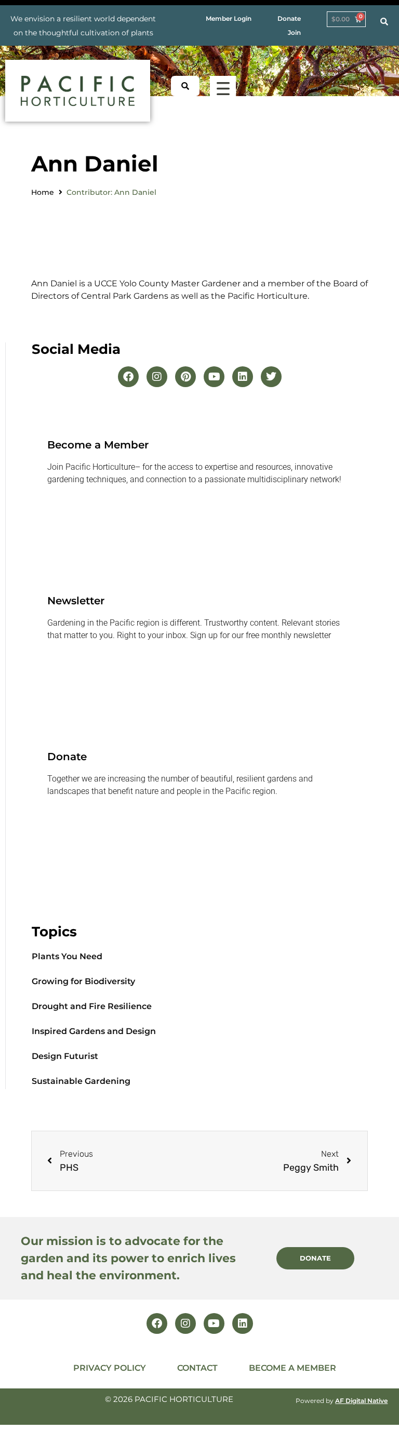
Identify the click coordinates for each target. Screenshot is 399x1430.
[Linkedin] (242, 376)
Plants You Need (67, 956)
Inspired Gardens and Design (94, 1031)
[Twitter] (271, 376)
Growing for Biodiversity (83, 981)
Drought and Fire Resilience (92, 1006)
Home (42, 192)
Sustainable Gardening (81, 1081)
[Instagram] (157, 376)
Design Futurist (65, 1056)
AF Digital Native (361, 1401)
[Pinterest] (185, 376)
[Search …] (384, 21)
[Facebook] (128, 376)
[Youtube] (214, 376)
